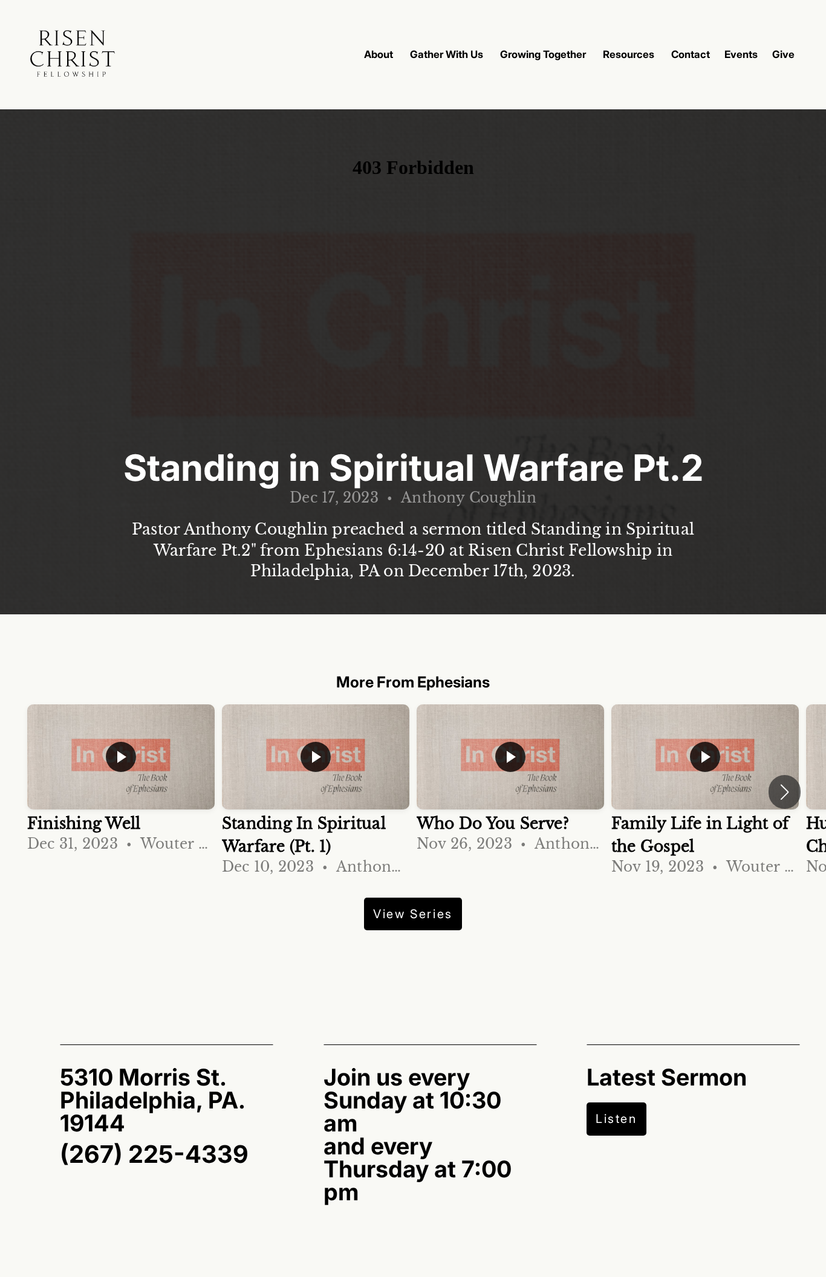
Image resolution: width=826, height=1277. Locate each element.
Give (783, 54)
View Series (413, 914)
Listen (616, 1118)
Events (741, 54)
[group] (121, 780)
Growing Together (544, 54)
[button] (784, 792)
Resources (630, 54)
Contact (690, 54)
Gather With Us (448, 54)
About (379, 54)
